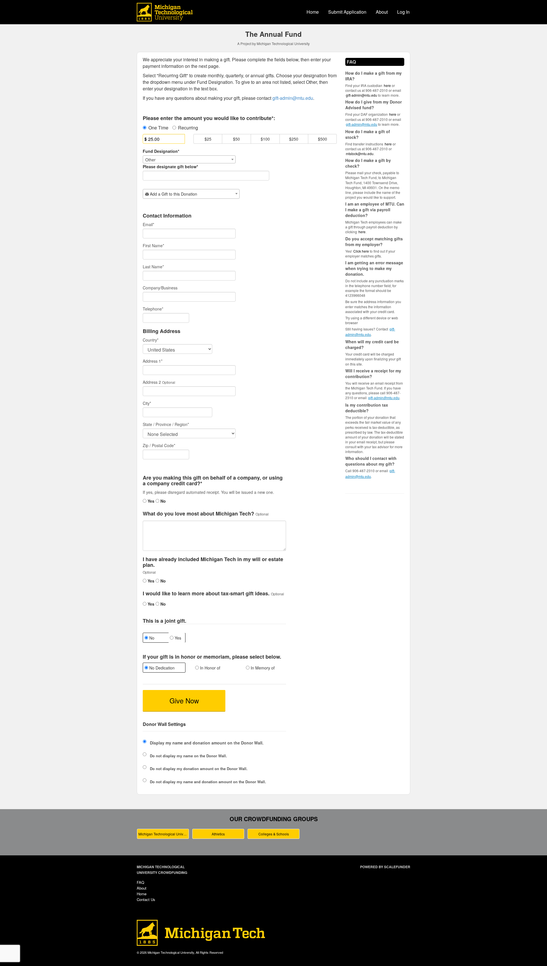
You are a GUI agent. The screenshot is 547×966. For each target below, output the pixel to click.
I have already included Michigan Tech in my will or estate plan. (213, 562)
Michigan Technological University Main (163, 833)
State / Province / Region (166, 424)
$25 (208, 139)
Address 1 (152, 361)
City (147, 403)
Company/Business (160, 288)
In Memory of (262, 668)
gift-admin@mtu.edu (361, 95)
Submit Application (347, 12)
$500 (322, 139)
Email (148, 224)
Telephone (153, 309)
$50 (236, 139)
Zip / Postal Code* (159, 445)
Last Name (153, 266)
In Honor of (209, 668)
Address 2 (152, 382)
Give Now (184, 700)
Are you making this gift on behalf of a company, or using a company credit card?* (213, 480)
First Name (153, 245)
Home (313, 12)
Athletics (218, 833)
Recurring (188, 128)
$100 (265, 139)
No (162, 501)
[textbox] (191, 193)
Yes (150, 501)
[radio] (163, 668)
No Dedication (161, 668)
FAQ (140, 882)
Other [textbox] (150, 160)
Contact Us (146, 899)
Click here (361, 251)
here (362, 231)
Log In (403, 12)
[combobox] (189, 159)
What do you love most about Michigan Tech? (198, 514)
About (382, 12)
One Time (158, 128)
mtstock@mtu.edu (359, 153)
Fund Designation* (161, 151)
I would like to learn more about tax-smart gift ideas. (206, 593)
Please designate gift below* (170, 166)
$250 (293, 139)
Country (150, 340)
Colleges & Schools (273, 833)
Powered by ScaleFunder (385, 866)
